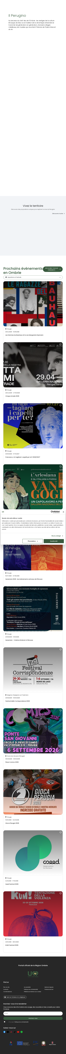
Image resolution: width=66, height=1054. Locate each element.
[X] (8, 1032)
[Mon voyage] (53, 4)
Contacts (5, 989)
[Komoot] (22, 1032)
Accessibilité (27, 987)
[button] (60, 4)
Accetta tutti (53, 541)
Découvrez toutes (57, 213)
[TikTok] (15, 1032)
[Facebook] (4, 1032)
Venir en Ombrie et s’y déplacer (15, 997)
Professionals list (49, 989)
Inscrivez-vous (33, 1018)
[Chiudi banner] (63, 512)
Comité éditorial (7, 991)
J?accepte (18, 1022)
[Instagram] (11, 1032)
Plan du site (6, 987)
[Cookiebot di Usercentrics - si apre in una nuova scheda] (52, 512)
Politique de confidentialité (31, 989)
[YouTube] (18, 1032)
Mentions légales (49, 987)
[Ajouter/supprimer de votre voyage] (11, 219)
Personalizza (32, 541)
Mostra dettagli (56, 536)
